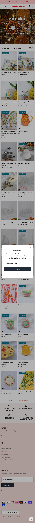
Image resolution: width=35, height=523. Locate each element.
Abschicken (17, 269)
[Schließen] (31, 247)
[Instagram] (17, 274)
